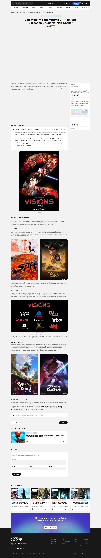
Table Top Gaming (77, 545)
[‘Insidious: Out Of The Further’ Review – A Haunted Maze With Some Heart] (60, 493)
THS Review (85, 114)
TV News (50, 7)
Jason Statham (83, 500)
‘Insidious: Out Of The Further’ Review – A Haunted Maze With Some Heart (59, 503)
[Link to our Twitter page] (12, 548)
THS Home (13, 12)
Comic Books (59, 7)
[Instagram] (78, 95)
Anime (87, 101)
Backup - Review (74, 110)
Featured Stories (65, 545)
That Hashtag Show (20, 403)
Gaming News (53, 543)
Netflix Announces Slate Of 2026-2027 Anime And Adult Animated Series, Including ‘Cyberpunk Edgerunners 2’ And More (45, 436)
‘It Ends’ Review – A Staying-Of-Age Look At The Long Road (40, 503)
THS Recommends (24, 7)
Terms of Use (13, 553)
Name (13, 466)
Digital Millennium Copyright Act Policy (39, 553)
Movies (78, 500)
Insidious (64, 500)
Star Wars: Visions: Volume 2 (76, 114)
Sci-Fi (72, 105)
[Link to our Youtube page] (18, 548)
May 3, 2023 (46, 29)
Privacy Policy (18, 553)
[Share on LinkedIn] (78, 124)
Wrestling (68, 7)
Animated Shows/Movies (80, 101)
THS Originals (15, 7)
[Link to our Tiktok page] (24, 548)
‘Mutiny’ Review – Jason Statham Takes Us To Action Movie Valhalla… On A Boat (80, 503)
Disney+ (77, 103)
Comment (14, 459)
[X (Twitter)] (75, 95)
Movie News (42, 7)
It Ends (43, 500)
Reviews (33, 7)
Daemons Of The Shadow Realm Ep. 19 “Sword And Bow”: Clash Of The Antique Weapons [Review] (20, 503)
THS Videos (86, 543)
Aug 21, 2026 (64, 441)
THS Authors (86, 541)
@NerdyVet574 (44, 406)
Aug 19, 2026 (26, 509)
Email (31, 466)
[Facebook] (72, 95)
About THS (86, 539)
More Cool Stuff (84, 7)
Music (76, 7)
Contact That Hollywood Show (27, 553)
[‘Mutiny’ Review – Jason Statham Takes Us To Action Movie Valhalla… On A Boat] (80, 493)
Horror (33, 500)
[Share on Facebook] (72, 124)
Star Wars (76, 105)
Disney (72, 103)
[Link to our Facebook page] (21, 548)
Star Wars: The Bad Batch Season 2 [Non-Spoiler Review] (29, 415)
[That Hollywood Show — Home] (50, 3)
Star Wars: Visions (84, 112)
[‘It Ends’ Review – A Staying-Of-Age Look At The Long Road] (40, 493)
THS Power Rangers (66, 541)
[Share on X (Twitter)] (75, 124)
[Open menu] (13, 3)
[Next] (89, 485)
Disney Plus (81, 110)
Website (50, 466)
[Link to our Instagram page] (15, 548)
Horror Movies (38, 500)
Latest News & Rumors (84, 103)
